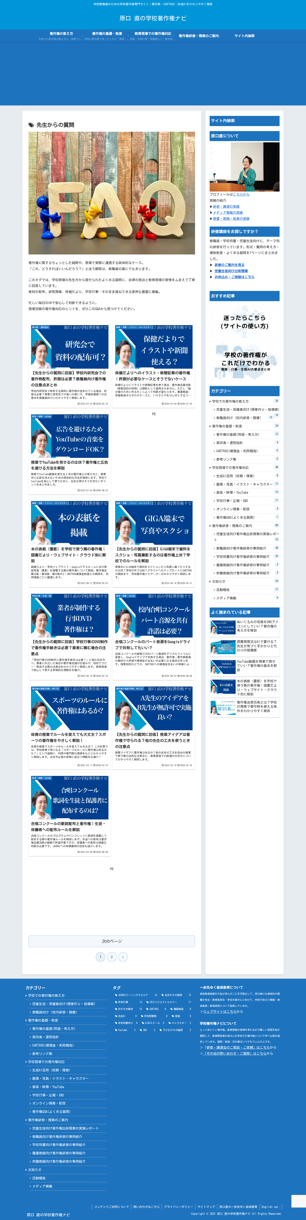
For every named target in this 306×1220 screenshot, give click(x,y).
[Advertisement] (153, 76)
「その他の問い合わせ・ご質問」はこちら (234, 1053)
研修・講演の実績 (226, 206)
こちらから (241, 194)
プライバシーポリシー (178, 1206)
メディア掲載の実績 (228, 212)
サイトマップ (206, 1206)
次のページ (112, 941)
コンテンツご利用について (111, 1206)
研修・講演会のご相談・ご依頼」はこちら (238, 1047)
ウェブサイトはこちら (219, 1011)
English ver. (271, 1206)
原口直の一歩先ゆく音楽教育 (238, 1206)
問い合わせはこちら (146, 1206)
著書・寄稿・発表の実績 (231, 218)
